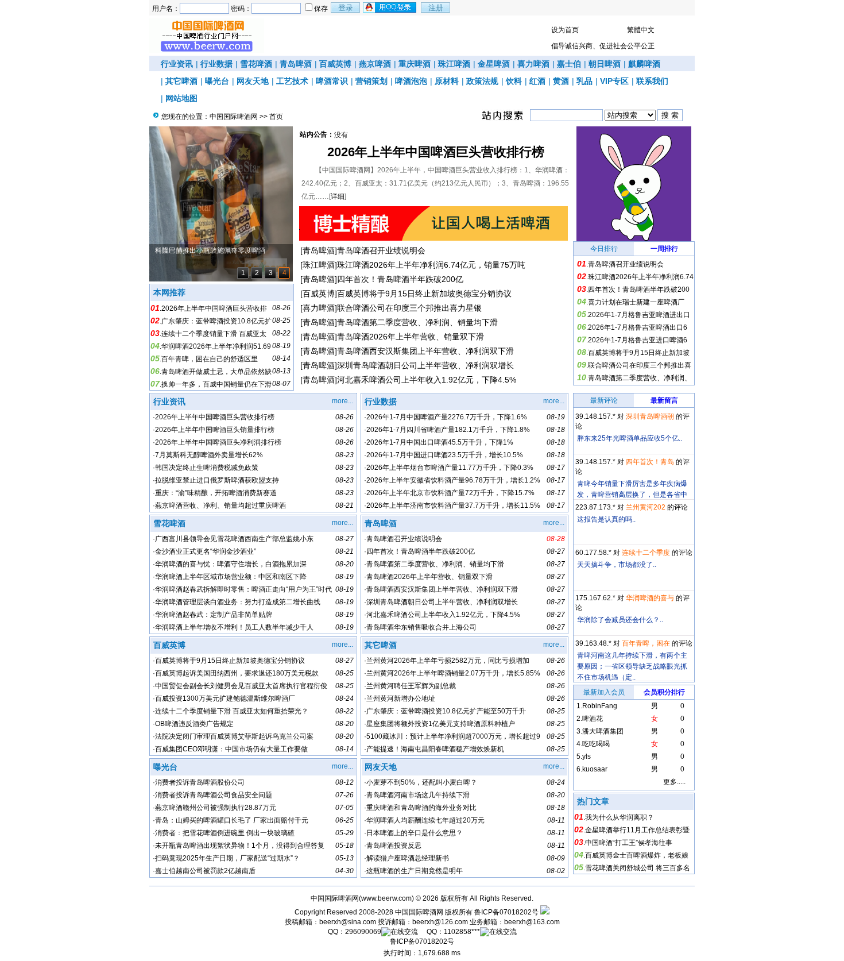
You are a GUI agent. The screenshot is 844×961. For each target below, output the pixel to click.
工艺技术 (292, 81)
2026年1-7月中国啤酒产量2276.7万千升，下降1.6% (446, 417)
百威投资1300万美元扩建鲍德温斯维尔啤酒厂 (225, 698)
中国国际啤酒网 (234, 117)
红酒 (537, 81)
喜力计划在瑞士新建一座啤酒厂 (636, 302)
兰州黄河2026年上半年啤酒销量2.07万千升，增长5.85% (453, 673)
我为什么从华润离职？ (619, 817)
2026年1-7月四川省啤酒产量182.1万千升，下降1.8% (448, 430)
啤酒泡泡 (411, 81)
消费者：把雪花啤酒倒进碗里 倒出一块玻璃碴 (225, 833)
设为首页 (565, 30)
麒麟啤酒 (644, 63)
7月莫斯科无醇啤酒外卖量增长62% (209, 455)
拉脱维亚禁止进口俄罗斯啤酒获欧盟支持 (217, 480)
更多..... (674, 782)
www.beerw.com (386, 898)
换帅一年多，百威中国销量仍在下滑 (216, 384)
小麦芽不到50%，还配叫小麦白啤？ (421, 782)
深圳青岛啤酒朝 (650, 416)
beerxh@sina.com (347, 922)
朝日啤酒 (605, 63)
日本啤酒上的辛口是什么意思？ (414, 833)
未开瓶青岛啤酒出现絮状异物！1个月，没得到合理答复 (239, 846)
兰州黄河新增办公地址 (400, 698)
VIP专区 (614, 81)
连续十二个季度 (646, 553)
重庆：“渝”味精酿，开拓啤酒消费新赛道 (216, 493)
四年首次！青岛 (650, 462)
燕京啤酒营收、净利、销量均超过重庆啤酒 (220, 505)
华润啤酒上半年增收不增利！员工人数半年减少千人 (234, 627)
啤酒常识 (332, 81)
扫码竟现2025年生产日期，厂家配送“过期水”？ (227, 858)
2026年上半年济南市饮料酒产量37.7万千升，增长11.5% (453, 505)
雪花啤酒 (256, 63)
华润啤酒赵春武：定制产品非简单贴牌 (213, 615)
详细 (337, 196)
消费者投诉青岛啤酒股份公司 (200, 782)
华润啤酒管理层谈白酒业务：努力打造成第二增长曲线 (237, 602)
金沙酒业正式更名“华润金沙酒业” (205, 551)
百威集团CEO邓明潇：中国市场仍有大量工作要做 (231, 749)
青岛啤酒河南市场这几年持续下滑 (418, 795)
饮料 (514, 81)
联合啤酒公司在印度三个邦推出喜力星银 (409, 307)
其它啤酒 (181, 81)
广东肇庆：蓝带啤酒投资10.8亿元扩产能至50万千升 (446, 711)
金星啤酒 (494, 63)
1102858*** (462, 932)
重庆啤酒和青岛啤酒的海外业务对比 (421, 808)
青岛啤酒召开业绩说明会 (381, 250)
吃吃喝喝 (596, 744)
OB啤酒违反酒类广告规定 (194, 724)
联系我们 (652, 81)
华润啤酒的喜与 (650, 598)
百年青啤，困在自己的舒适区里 (209, 359)
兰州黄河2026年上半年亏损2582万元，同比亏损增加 (447, 661)
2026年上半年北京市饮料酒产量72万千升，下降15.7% (450, 493)
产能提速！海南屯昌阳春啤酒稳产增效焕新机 (435, 749)
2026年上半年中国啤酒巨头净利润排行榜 (218, 442)
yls (586, 756)
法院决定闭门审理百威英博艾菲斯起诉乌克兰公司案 (234, 736)
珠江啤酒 (454, 63)
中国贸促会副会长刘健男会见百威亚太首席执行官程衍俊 (241, 686)
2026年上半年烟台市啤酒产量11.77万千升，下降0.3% (449, 468)
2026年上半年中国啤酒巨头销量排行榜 (214, 430)
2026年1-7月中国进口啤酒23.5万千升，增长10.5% (444, 455)
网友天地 (253, 81)
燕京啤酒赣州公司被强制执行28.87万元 (215, 808)
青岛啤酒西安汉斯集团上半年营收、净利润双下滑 (425, 351)
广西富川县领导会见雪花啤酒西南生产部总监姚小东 (234, 539)
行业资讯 (177, 63)
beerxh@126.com (440, 922)
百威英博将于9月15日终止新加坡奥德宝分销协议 (424, 293)
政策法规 (482, 81)
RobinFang (599, 706)
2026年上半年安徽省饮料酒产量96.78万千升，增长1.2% (453, 480)
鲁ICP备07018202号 (506, 912)
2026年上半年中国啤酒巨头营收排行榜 (435, 152)
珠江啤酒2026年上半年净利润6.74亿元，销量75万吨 (431, 264)
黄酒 (561, 81)
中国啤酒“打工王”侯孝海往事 (628, 843)
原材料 (447, 81)
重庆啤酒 (414, 63)
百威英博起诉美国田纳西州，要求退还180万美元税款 (237, 673)
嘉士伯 (569, 63)
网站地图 (181, 98)
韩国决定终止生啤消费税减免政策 (206, 468)
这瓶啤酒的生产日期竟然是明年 (414, 871)
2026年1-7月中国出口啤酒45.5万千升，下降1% (439, 442)
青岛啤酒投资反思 (393, 846)
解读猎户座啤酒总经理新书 (407, 858)
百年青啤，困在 (646, 643)
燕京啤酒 (375, 63)
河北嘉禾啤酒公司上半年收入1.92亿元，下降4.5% (426, 379)
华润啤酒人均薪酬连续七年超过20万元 (425, 820)
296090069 (363, 932)
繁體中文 (641, 30)
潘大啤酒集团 (603, 731)
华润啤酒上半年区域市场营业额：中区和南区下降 (231, 577)
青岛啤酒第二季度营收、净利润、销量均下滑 (417, 322)
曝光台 (217, 81)
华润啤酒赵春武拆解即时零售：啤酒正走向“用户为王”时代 (243, 589)
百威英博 (335, 63)
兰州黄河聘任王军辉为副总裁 (411, 686)
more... (342, 401)
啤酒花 (592, 719)
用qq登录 (390, 7)
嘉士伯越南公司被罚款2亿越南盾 (205, 871)
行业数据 (216, 63)
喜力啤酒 (533, 63)
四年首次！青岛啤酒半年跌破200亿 (400, 279)
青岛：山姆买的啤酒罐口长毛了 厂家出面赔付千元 (231, 820)
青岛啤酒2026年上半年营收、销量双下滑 (410, 336)
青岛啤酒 (296, 63)
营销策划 (371, 81)
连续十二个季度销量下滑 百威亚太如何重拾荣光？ (231, 711)
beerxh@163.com (532, 922)
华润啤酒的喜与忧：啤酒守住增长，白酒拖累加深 (231, 564)
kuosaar (594, 769)
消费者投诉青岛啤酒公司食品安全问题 (213, 795)
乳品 (584, 81)
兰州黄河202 (645, 507)
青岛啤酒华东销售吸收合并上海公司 (421, 627)
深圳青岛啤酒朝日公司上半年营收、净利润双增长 (425, 365)
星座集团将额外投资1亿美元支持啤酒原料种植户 (440, 724)
